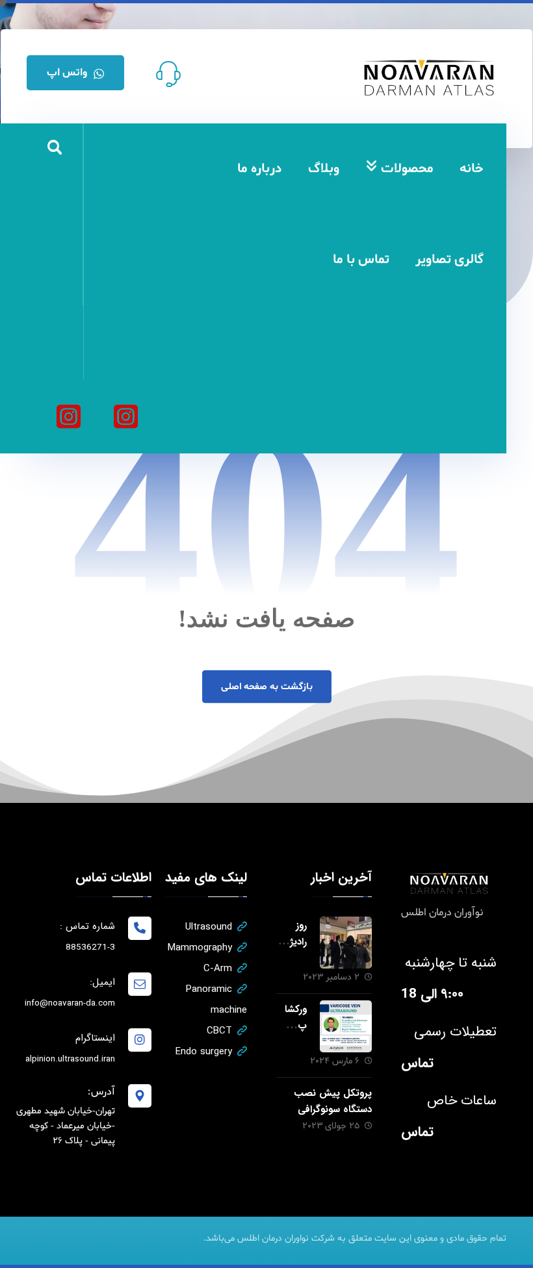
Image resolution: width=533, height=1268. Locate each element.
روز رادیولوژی (293, 942)
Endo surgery (204, 1051)
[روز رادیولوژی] (346, 943)
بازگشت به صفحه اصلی (266, 686)
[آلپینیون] (68, 416)
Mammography (200, 948)
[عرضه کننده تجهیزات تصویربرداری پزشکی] (429, 77)
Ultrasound (208, 927)
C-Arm (217, 968)
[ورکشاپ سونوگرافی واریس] (346, 1026)
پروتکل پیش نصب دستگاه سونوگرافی (333, 1101)
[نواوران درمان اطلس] (125, 416)
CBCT (219, 1031)
